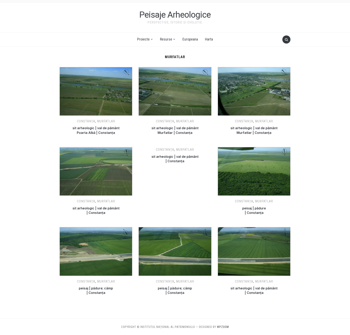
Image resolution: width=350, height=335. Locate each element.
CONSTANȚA (86, 121)
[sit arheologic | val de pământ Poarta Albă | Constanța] (96, 69)
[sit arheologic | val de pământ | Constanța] (96, 149)
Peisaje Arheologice (175, 15)
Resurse (166, 39)
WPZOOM (223, 327)
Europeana (190, 39)
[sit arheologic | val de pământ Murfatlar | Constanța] (175, 69)
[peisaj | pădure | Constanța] (254, 149)
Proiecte (143, 39)
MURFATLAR (106, 121)
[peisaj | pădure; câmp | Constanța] (96, 229)
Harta (209, 39)
